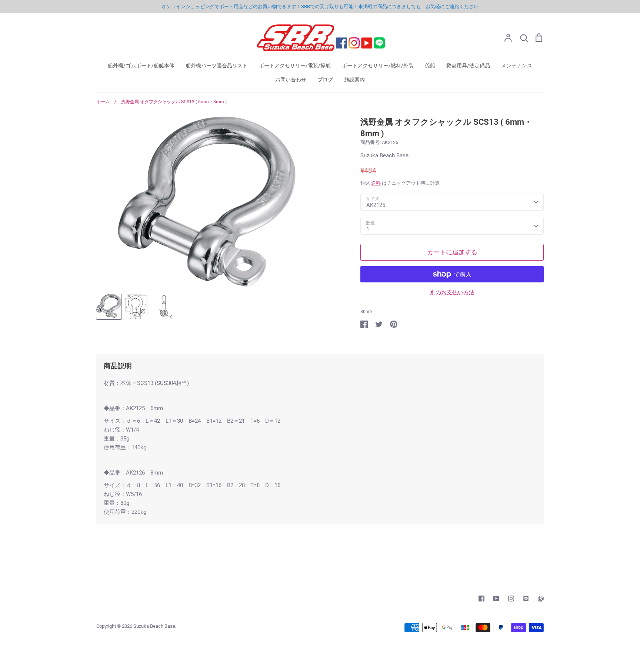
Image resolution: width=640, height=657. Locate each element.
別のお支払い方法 (452, 292)
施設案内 (354, 80)
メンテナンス (516, 65)
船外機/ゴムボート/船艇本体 (141, 65)
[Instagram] (511, 598)
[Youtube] (496, 598)
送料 (376, 183)
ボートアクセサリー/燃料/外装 (378, 65)
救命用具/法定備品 (468, 65)
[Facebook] (481, 598)
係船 (430, 65)
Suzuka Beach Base (384, 155)
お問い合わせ (290, 80)
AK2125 (375, 205)
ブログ (325, 80)
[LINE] (526, 598)
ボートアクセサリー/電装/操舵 (295, 65)
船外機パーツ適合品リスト (217, 65)
